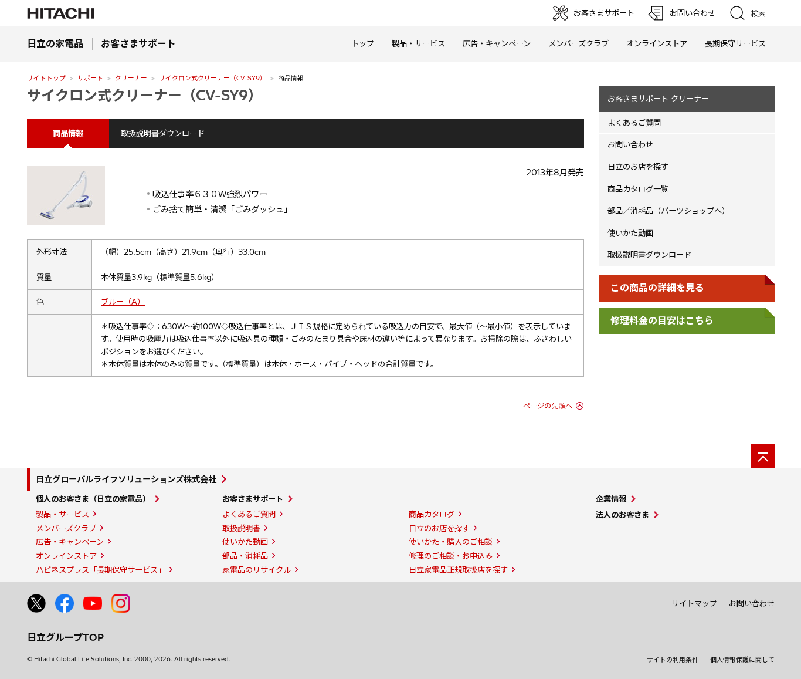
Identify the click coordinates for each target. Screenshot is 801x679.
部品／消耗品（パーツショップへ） (668, 210)
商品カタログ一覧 (637, 189)
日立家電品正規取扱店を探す (458, 570)
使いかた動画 (630, 233)
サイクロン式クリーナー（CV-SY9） (212, 78)
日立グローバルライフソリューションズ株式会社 (126, 479)
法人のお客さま (622, 514)
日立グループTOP (65, 637)
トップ (362, 43)
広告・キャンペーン (70, 541)
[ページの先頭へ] (763, 456)
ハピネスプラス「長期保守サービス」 (100, 570)
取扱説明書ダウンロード (163, 133)
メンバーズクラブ (578, 43)
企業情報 (611, 499)
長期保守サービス (735, 43)
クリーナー (131, 78)
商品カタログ (431, 514)
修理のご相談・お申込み (451, 555)
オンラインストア (656, 43)
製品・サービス (62, 514)
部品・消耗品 (245, 555)
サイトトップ (46, 78)
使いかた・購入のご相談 (451, 541)
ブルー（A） (123, 301)
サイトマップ (694, 603)
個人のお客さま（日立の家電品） (93, 499)
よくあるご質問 (634, 122)
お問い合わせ (630, 144)
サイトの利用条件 (672, 660)
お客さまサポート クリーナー (658, 98)
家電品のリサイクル (256, 570)
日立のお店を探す (637, 166)
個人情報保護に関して (742, 660)
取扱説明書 (241, 528)
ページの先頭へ (547, 405)
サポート (90, 78)
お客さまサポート (252, 499)
